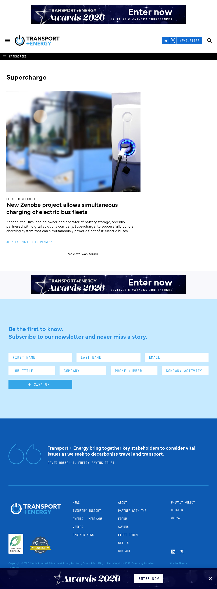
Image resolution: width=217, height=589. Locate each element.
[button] (14, 56)
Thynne (183, 563)
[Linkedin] (173, 551)
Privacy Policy (183, 502)
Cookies (177, 510)
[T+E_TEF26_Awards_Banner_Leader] (108, 22)
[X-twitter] (182, 551)
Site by (173, 563)
